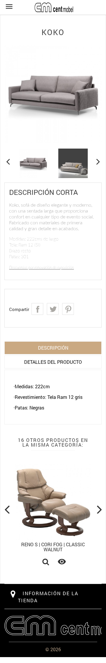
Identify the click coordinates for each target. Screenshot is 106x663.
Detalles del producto (53, 362)
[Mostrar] (45, 562)
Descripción (53, 348)
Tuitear (52, 309)
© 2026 (53, 649)
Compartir (37, 309)
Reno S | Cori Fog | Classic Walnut (53, 547)
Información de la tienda (48, 596)
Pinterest (68, 309)
